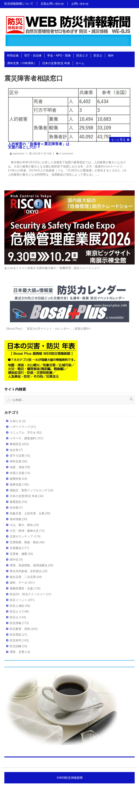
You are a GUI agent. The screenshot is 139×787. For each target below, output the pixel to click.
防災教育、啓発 (20, 629)
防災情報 (15, 623)
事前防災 (15, 444)
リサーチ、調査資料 (23, 438)
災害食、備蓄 (18, 554)
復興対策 (15, 479)
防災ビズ (82, 55)
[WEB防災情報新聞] (68, 30)
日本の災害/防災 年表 (56, 63)
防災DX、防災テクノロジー (27, 594)
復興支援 (15, 484)
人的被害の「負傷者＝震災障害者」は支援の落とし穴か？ (39, 145)
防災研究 (15, 640)
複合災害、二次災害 (23, 577)
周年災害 (15, 461)
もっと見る (118, 139)
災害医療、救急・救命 (24, 542)
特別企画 (13, 55)
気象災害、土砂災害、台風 (27, 513)
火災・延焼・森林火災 (24, 531)
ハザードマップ (20, 427)
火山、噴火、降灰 (21, 525)
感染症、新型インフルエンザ (28, 490)
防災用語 (15, 635)
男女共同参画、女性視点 (26, 571)
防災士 (98, 55)
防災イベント (18, 600)
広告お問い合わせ (52, 3)
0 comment (66, 153)
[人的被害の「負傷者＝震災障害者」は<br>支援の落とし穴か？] (69, 115)
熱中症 (14, 559)
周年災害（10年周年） (22, 63)
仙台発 (14, 450)
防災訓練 (15, 646)
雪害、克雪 (17, 652)
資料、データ (18, 583)
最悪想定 (15, 502)
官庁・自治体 (33, 55)
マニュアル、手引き (23, 432)
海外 (111, 55)
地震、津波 (17, 467)
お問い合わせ (80, 3)
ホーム (80, 63)
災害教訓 (15, 548)
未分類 (14, 508)
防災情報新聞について (18, 3)
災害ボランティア (21, 536)
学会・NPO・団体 (59, 55)
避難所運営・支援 (21, 588)
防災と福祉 (17, 606)
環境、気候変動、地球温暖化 (28, 565)
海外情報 (15, 519)
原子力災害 (17, 456)
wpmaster (19, 153)
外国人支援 (17, 473)
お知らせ (15, 421)
